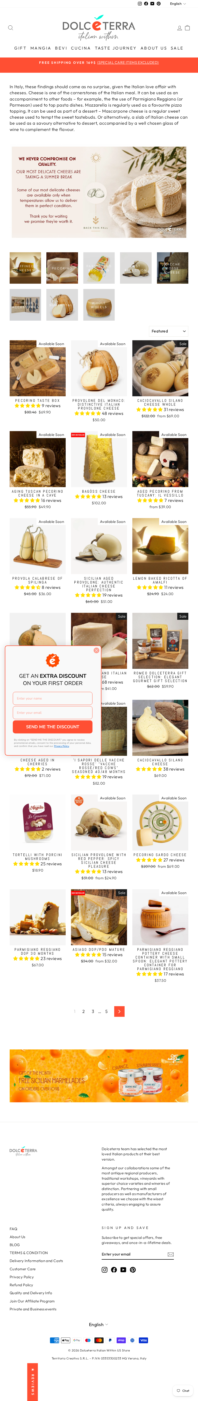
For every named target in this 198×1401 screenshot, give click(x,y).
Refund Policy (21, 1285)
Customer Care (23, 1269)
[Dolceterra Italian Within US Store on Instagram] (104, 1270)
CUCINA (81, 48)
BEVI (61, 48)
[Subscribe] (171, 1254)
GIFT (20, 48)
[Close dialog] (96, 650)
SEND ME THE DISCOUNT (52, 727)
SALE (177, 48)
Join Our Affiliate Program (32, 1301)
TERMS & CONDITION (29, 1252)
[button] (28, 405)
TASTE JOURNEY (116, 48)
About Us (17, 1237)
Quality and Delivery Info (31, 1293)
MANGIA (40, 48)
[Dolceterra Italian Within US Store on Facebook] (114, 1270)
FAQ (13, 1229)
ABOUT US (154, 48)
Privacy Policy (22, 1277)
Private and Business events (33, 1309)
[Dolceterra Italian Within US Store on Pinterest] (133, 1270)
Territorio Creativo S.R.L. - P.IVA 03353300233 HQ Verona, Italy (99, 1358)
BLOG (15, 1244)
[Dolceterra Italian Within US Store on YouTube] (123, 1270)
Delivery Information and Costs (36, 1260)
